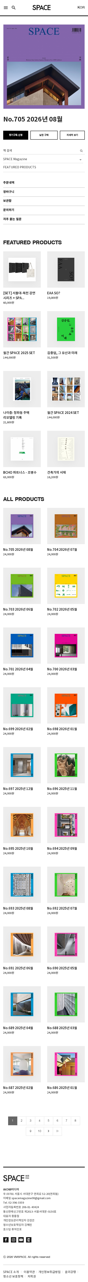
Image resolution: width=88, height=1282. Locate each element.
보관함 (7, 201)
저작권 (32, 1276)
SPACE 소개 (11, 1272)
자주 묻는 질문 (12, 219)
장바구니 (8, 192)
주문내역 (8, 183)
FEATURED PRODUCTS (19, 167)
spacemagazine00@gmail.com (31, 1198)
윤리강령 (70, 1272)
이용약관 (29, 1272)
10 (39, 1131)
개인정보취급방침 (49, 1272)
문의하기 (8, 210)
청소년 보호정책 (13, 1276)
